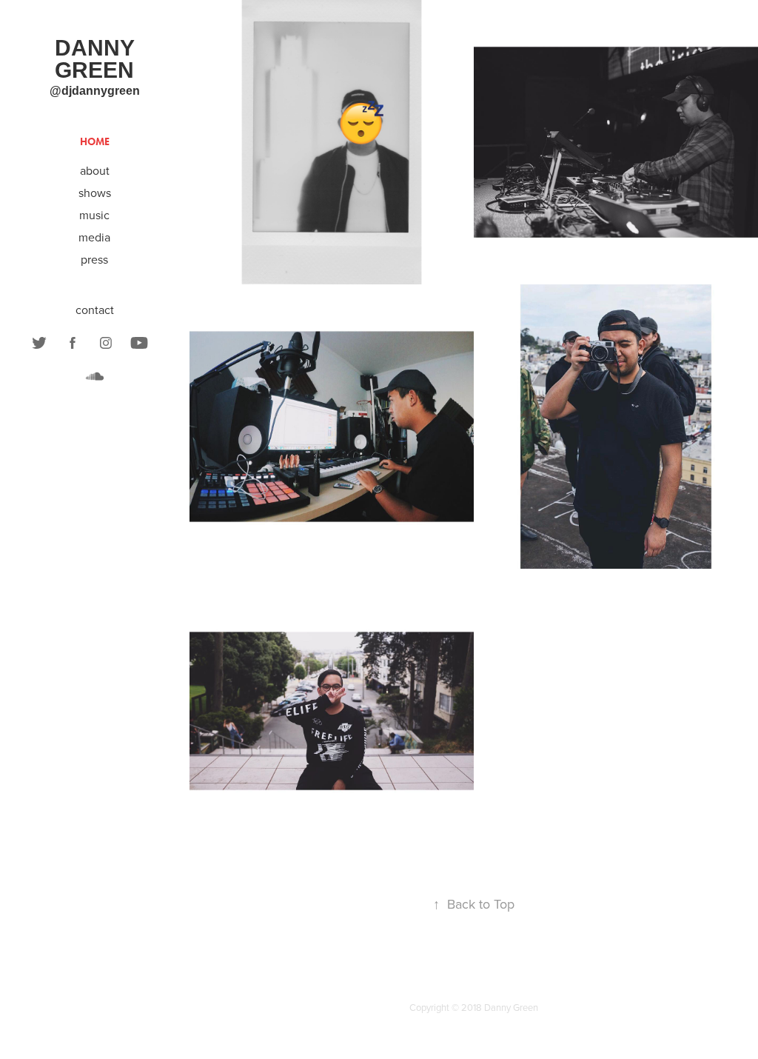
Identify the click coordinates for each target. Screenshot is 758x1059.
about (95, 170)
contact (95, 309)
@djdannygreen (95, 90)
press (94, 259)
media (94, 237)
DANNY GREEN (98, 59)
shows (94, 192)
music (94, 215)
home (95, 142)
